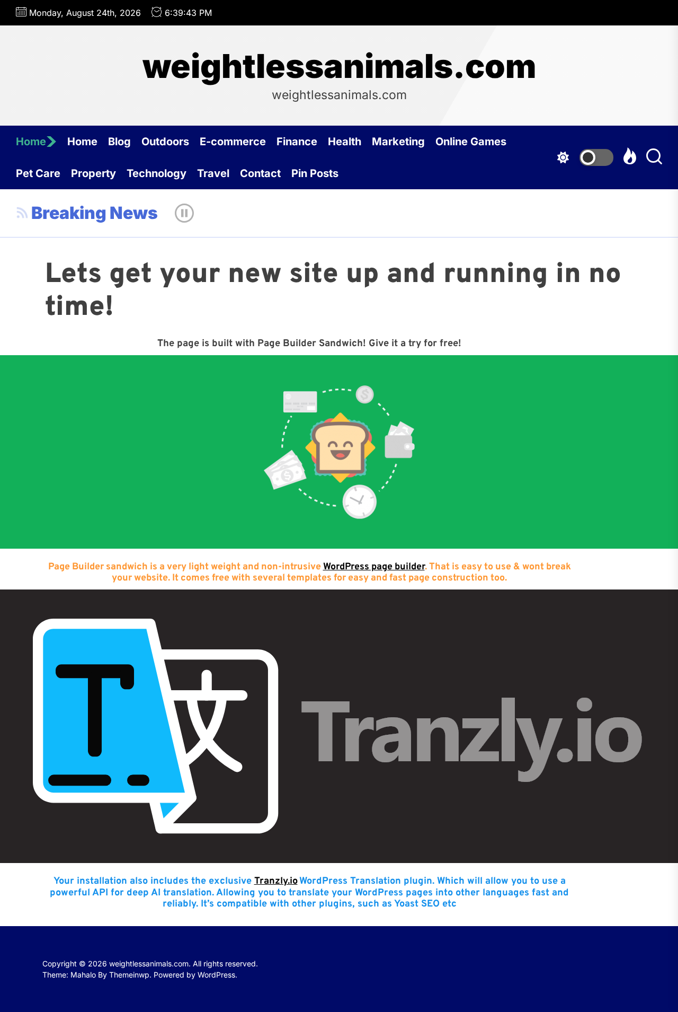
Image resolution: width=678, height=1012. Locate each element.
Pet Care (38, 173)
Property (93, 173)
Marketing (398, 141)
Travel (213, 173)
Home (31, 141)
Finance (296, 141)
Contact (260, 173)
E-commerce (233, 141)
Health (344, 141)
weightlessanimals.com (339, 66)
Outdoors (165, 141)
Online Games (470, 141)
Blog (119, 141)
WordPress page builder (374, 567)
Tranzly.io (276, 881)
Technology (156, 173)
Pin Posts (314, 173)
